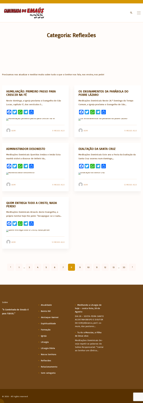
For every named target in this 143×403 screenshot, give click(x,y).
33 (124, 267)
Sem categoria (48, 372)
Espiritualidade (48, 323)
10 (88, 267)
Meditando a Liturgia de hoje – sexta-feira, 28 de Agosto (88, 308)
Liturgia (45, 342)
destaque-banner (50, 317)
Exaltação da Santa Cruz (96, 149)
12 (105, 267)
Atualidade (46, 304)
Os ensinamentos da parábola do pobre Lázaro (103, 92)
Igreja (44, 335)
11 (97, 267)
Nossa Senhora (48, 354)
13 (114, 267)
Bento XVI (46, 311)
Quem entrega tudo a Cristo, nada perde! (31, 204)
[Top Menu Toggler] (139, 13)
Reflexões (46, 360)
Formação (46, 329)
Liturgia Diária (48, 348)
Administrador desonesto (25, 149)
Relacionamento (49, 366)
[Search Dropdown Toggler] (131, 13)
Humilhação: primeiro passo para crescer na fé (31, 92)
